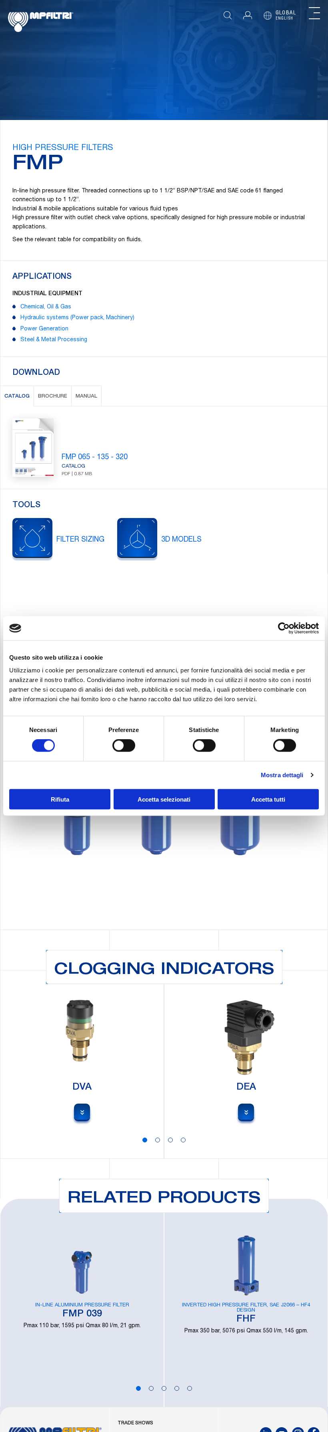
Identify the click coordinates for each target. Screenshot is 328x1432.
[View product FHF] (246, 1303)
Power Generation (44, 329)
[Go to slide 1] (144, 1140)
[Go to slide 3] (170, 1140)
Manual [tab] (86, 396)
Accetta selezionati (164, 799)
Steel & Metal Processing (53, 340)
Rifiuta (60, 799)
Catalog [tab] (17, 396)
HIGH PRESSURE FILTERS (62, 148)
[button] (248, 15)
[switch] (123, 745)
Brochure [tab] (52, 396)
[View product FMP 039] (82, 1303)
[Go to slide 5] (189, 1388)
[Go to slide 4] (183, 1140)
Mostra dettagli (282, 775)
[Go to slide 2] (157, 1140)
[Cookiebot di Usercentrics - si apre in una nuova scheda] (284, 628)
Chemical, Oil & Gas (45, 307)
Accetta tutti (268, 799)
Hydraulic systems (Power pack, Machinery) (77, 318)
